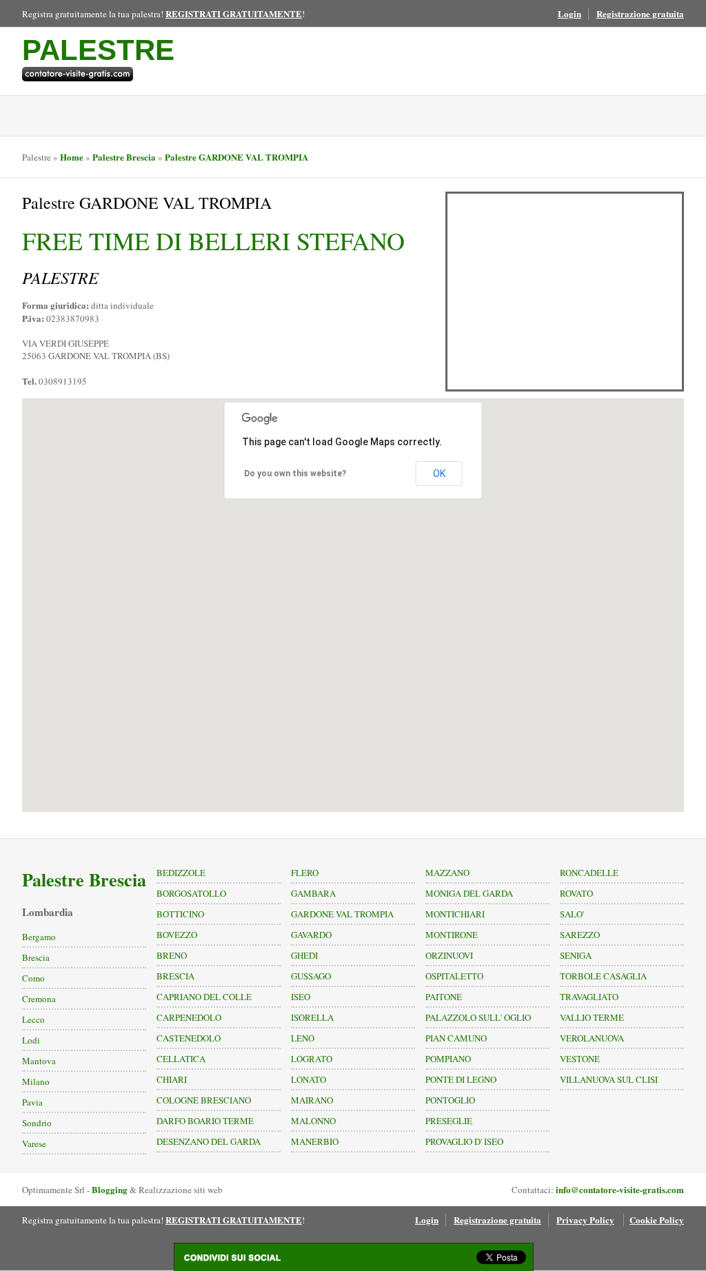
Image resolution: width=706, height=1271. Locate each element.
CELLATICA (181, 1059)
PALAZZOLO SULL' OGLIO (478, 1017)
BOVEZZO (177, 934)
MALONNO (313, 1121)
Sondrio (37, 1123)
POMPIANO (448, 1059)
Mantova (39, 1061)
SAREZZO (580, 934)
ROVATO (576, 893)
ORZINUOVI (449, 955)
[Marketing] (98, 74)
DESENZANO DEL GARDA (209, 1141)
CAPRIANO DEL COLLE (204, 996)
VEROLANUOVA (592, 1038)
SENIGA (576, 955)
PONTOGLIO (450, 1100)
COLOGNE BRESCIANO (204, 1100)
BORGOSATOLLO (191, 893)
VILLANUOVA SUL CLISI (609, 1079)
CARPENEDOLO (189, 1017)
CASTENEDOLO (189, 1038)
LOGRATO (311, 1059)
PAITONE (443, 996)
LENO (302, 1038)
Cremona (39, 999)
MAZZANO (447, 872)
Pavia (32, 1102)
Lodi (31, 1040)
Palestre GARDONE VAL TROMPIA (236, 156)
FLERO (305, 872)
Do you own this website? (295, 473)
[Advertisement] (564, 291)
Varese (34, 1143)
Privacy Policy (585, 1219)
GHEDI (304, 955)
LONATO (308, 1079)
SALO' (572, 914)
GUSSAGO (311, 976)
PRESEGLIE (448, 1121)
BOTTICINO (180, 914)
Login (569, 13)
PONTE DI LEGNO (460, 1079)
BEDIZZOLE (181, 872)
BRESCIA (175, 976)
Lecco (33, 1019)
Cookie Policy (656, 1219)
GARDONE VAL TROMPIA (342, 914)
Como (33, 978)
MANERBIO (315, 1141)
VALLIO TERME (592, 1017)
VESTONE (580, 1059)
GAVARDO (311, 934)
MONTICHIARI (455, 914)
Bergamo (39, 937)
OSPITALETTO (454, 976)
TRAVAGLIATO (589, 996)
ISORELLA (312, 1017)
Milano (36, 1081)
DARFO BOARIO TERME (205, 1121)
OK (439, 473)
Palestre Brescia (124, 156)
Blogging (110, 1189)
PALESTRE (98, 50)
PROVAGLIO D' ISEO (464, 1141)
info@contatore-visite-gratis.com (620, 1189)
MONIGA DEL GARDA (469, 893)
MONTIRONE (451, 934)
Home (71, 156)
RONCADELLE (589, 872)
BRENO (172, 955)
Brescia (36, 957)
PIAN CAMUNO (456, 1038)
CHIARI (172, 1079)
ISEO (300, 996)
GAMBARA (313, 893)
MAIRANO (312, 1100)
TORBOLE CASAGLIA (603, 976)
